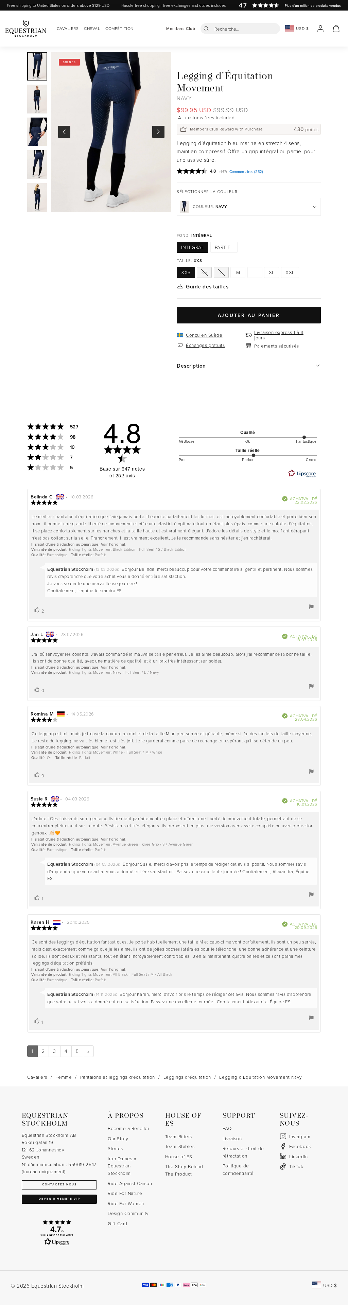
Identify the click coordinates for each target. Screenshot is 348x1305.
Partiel (224, 247)
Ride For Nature (125, 1193)
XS (204, 272)
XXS (186, 272)
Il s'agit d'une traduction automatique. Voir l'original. (78, 544)
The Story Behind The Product (184, 1170)
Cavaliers (37, 1077)
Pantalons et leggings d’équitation (117, 1077)
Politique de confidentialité (238, 1169)
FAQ (227, 1128)
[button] (240, 28)
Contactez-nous (59, 1184)
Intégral (192, 247)
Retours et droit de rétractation (243, 1152)
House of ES (178, 1156)
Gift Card (117, 1223)
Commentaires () (246, 172)
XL (272, 272)
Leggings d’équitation (187, 1077)
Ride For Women (126, 1203)
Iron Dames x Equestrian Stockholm (122, 1165)
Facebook (300, 1146)
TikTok (296, 1166)
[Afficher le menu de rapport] (311, 607)
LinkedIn (298, 1156)
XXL (290, 272)
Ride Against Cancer (130, 1183)
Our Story (118, 1138)
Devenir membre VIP (59, 1199)
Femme (63, 1077)
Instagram (299, 1136)
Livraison (232, 1138)
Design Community (128, 1213)
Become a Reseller (128, 1128)
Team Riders (178, 1136)
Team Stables (179, 1146)
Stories (115, 1148)
